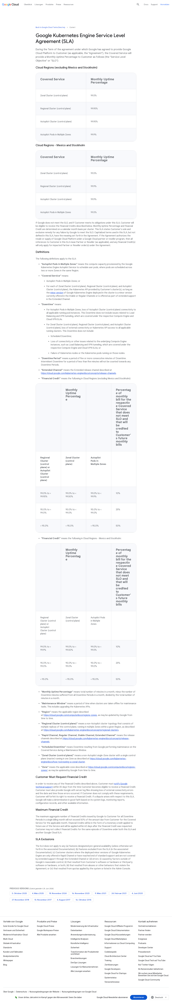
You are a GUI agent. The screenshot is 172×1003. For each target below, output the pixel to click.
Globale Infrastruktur (12, 943)
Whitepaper (8, 960)
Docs (146, 4)
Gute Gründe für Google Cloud (15, 926)
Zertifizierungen (111, 965)
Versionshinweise (112, 982)
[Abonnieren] (138, 997)
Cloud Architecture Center (116, 956)
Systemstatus (111, 978)
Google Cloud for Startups (115, 973)
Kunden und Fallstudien (13, 952)
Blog (5, 965)
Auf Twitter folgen (146, 965)
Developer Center (145, 947)
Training (108, 960)
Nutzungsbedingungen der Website (44, 992)
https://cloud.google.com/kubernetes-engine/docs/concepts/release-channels (78, 373)
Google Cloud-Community (149, 980)
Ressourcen (69, 4)
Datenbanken (76, 930)
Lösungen (39, 4)
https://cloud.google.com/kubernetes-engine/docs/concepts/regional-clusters (81, 730)
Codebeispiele (111, 952)
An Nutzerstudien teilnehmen (150, 969)
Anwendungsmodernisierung (83, 935)
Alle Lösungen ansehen (80, 971)
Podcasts (142, 943)
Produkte (49, 4)
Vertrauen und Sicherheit (13, 930)
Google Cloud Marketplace (116, 939)
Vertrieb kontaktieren (147, 926)
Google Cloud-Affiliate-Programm (119, 926)
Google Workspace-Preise (48, 930)
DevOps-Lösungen (78, 963)
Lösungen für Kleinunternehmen (84, 967)
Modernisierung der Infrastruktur (84, 926)
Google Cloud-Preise (45, 926)
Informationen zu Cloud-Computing (120, 943)
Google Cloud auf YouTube (149, 956)
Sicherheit (75, 947)
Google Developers (112, 969)
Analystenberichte (11, 956)
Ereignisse (142, 939)
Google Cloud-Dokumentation (117, 930)
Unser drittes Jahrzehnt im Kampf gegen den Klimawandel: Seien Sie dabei (50, 997)
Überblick (28, 4)
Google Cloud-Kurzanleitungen (117, 935)
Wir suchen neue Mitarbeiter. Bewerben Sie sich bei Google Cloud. (153, 974)
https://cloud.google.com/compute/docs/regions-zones (70, 715)
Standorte (7, 947)
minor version (56, 292)
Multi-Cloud (8, 939)
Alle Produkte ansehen (46, 935)
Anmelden (164, 4)
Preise (58, 4)
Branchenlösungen (79, 958)
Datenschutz (21, 992)
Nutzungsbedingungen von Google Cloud (79, 992)
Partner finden (144, 930)
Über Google (8, 992)
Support (154, 4)
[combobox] (159, 997)
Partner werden (145, 935)
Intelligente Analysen (79, 939)
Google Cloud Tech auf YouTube (151, 960)
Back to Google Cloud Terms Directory (50, 27)
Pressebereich (144, 952)
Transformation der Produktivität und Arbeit (85, 953)
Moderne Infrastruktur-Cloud (15, 935)
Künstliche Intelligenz (80, 943)
